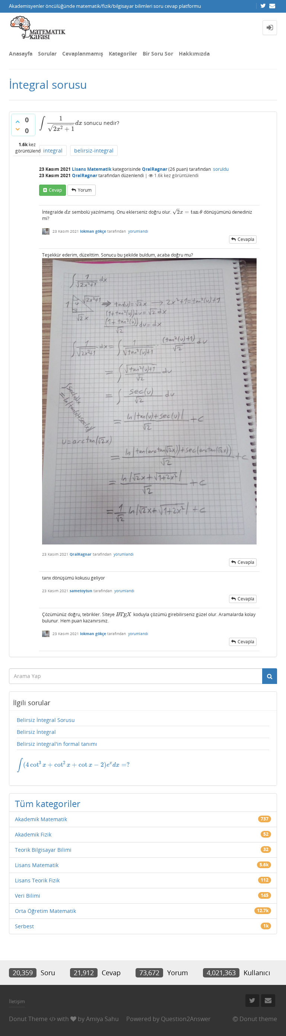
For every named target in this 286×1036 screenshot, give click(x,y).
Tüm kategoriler (47, 803)
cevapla (246, 239)
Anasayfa (20, 53)
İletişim (17, 1001)
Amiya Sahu (102, 1019)
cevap (55, 190)
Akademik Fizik (33, 834)
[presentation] (42, 122)
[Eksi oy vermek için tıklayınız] (17, 129)
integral (53, 150)
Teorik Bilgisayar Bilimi (43, 849)
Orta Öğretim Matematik (45, 910)
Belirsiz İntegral (36, 731)
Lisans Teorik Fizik (37, 880)
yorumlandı (138, 231)
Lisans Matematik (91, 169)
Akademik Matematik (41, 819)
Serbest (24, 926)
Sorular (47, 53)
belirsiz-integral (94, 150)
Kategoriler (123, 53)
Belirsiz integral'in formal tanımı (57, 743)
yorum (85, 190)
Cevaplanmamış (82, 53)
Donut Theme (28, 1019)
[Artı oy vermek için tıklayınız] (17, 121)
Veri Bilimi (27, 895)
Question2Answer (186, 1019)
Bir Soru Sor (158, 53)
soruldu (221, 169)
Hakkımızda (194, 53)
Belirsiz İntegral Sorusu (46, 719)
